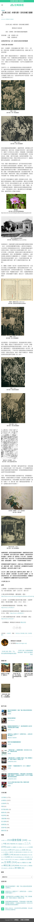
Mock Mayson (11, 720)
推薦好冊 (3, 812)
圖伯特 (26, 852)
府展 (26, 633)
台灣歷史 (3, 800)
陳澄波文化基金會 (9, 19)
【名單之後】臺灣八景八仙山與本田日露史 (28, 675)
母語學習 (3, 815)
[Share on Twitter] (17, 628)
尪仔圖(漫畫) (4, 809)
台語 (25, 850)
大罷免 (8, 855)
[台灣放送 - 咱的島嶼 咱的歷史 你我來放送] (17, 5)
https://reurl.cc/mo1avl (7, 618)
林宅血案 (28, 857)
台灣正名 (18, 850)
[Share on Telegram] (20, 628)
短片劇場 (3, 821)
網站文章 (23, 622)
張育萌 (9, 713)
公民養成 (3, 797)
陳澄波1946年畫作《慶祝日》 (5, 674)
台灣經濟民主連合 (12, 761)
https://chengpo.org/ (21, 643)
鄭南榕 (18, 865)
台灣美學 (3, 10)
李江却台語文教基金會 (18, 857)
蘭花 (2, 634)
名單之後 (17, 633)
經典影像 (3, 824)
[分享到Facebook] (14, 628)
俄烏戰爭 (9, 847)
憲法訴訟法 (26, 854)
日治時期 (30, 633)
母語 (7, 859)
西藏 (19, 862)
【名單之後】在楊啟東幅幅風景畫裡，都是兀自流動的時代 (25, 652)
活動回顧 (3, 818)
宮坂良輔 (22, 633)
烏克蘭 (23, 859)
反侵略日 (21, 847)
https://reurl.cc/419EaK (7, 607)
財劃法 (25, 862)
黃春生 (9, 785)
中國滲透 (13, 843)
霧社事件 (6, 868)
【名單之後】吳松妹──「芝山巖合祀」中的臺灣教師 (5, 696)
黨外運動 (19, 868)
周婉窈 (9, 753)
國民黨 (12, 852)
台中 (26, 847)
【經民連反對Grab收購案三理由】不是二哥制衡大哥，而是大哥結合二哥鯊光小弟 (18, 897)
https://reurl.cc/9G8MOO (16, 613)
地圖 (2, 806)
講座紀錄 (3, 830)
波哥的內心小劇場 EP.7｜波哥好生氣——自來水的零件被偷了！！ (18, 892)
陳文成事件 (25, 865)
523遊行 (4, 840)
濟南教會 (17, 859)
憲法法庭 (17, 854)
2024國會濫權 (17, 840)
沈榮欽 (9, 768)
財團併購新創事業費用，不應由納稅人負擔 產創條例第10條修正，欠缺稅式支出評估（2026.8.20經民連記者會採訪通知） (19, 903)
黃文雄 (11, 868)
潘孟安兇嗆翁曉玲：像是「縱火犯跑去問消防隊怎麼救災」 (18, 887)
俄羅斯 (15, 847)
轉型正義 (9, 865)
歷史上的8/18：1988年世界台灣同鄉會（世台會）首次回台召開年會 (19, 909)
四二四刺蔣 (6, 852)
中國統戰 (21, 843)
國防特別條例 (20, 852)
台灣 (11, 850)
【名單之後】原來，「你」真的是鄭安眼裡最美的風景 (16, 675)
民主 (12, 859)
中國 (6, 844)
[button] (2, 5)
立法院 (10, 862)
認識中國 (3, 827)
